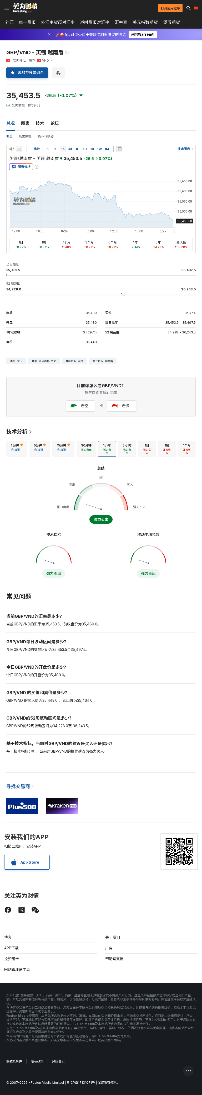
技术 (40, 123)
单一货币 (27, 22)
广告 (109, 948)
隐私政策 (37, 1061)
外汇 (9, 22)
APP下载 (11, 948)
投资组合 (11, 958)
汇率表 (121, 22)
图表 (25, 123)
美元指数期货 (145, 22)
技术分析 (16, 431)
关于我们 (112, 937)
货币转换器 (46, 136)
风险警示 (58, 1061)
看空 (84, 405)
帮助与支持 (114, 958)
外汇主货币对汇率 (58, 22)
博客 (8, 937)
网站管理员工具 (17, 969)
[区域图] (19, 149)
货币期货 (171, 22)
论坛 (54, 123)
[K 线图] (11, 149)
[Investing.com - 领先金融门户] (25, 8)
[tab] (16, 449)
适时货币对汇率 (94, 22)
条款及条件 (14, 1061)
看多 (125, 405)
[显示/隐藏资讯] (119, 149)
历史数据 (25, 136)
